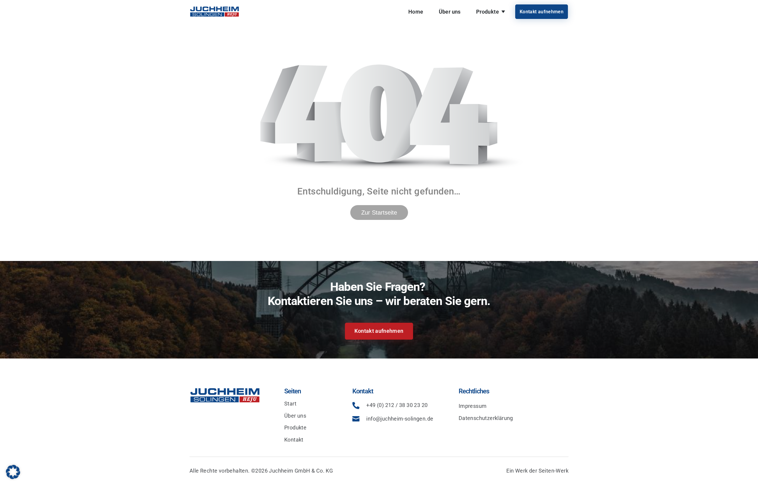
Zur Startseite (379, 212)
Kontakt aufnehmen (541, 11)
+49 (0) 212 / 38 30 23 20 (397, 405)
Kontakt (293, 440)
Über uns (450, 12)
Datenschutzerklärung (486, 418)
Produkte (487, 12)
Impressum (473, 406)
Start (290, 403)
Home (415, 12)
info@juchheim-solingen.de (399, 419)
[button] (13, 472)
